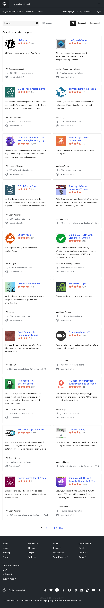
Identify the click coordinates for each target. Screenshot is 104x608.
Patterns (32, 557)
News (5, 548)
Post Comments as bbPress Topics (28, 333)
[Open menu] (100, 4)
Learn (55, 543)
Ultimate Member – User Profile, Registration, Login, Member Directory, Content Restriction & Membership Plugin (33, 139)
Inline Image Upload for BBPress (79, 139)
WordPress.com (11, 565)
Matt (6, 570)
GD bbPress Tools (27, 186)
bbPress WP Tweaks (29, 283)
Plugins (31, 552)
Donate (83, 552)
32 (55, 528)
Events (82, 548)
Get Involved (85, 543)
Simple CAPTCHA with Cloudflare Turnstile (81, 236)
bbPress (22, 40)
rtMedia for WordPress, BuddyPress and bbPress (82, 382)
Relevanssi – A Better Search (25, 382)
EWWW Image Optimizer (31, 429)
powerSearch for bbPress (32, 478)
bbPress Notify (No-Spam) (83, 88)
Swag (82, 557)
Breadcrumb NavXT (79, 332)
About (5, 543)
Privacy (6, 557)
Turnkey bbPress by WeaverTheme (78, 187)
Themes (31, 548)
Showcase (33, 543)
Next (61, 528)
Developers (58, 552)
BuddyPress (24, 235)
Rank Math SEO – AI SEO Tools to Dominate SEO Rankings (81, 479)
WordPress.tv (60, 557)
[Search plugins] (36, 23)
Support (57, 548)
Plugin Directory (9, 11)
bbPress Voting (77, 429)
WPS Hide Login (77, 283)
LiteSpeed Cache (78, 40)
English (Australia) (16, 590)
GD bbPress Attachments (31, 88)
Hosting (6, 552)
